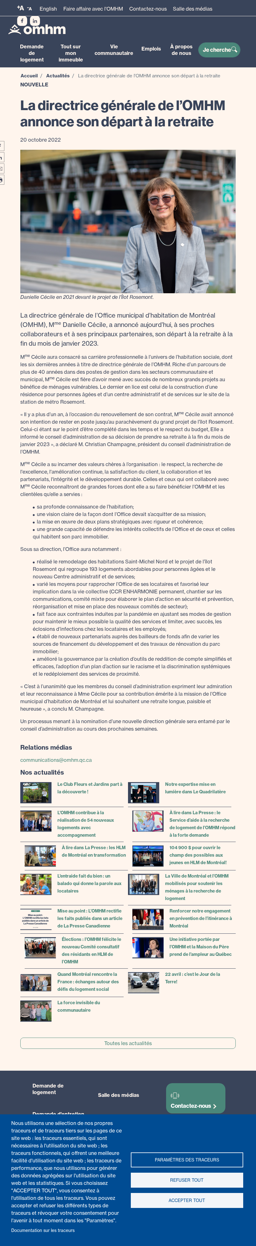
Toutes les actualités (128, 1043)
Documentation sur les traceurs (43, 1230)
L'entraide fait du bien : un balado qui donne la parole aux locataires (89, 883)
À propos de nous (181, 49)
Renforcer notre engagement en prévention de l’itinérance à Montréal (201, 918)
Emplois (151, 49)
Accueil (29, 76)
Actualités (58, 76)
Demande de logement (32, 53)
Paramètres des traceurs (187, 1159)
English (48, 9)
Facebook (22, 21)
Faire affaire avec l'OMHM (93, 9)
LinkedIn (35, 21)
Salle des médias (192, 9)
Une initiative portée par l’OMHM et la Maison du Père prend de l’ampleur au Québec (201, 947)
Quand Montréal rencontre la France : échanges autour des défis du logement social (88, 981)
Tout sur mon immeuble (71, 53)
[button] (128, 221)
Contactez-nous (148, 9)
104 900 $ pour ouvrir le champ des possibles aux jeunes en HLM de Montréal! (198, 855)
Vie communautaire (114, 49)
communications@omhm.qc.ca (56, 760)
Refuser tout (187, 1180)
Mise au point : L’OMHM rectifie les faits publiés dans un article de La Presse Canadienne (89, 918)
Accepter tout (187, 1200)
